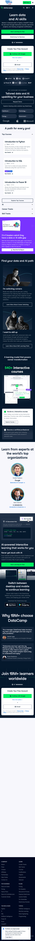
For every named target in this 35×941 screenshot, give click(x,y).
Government (22, 116)
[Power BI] (7, 83)
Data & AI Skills (5, 886)
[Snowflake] (23, 83)
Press (2, 867)
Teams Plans (4, 891)
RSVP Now (26, 2)
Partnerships (4, 874)
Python (3, 908)
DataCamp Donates (24, 902)
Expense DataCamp (24, 894)
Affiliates (3, 872)
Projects (21, 874)
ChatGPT (3, 924)
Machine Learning (23, 911)
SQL (2, 914)
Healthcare (5, 111)
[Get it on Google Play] (24, 606)
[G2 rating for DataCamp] (17, 42)
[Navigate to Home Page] (7, 8)
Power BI (3, 919)
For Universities (23, 899)
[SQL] (18, 79)
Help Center (4, 877)
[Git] (29, 83)
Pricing (3, 889)
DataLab (21, 879)
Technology (22, 111)
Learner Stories (23, 896)
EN (29, 7)
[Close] (32, 2)
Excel (2, 921)
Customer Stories (5, 896)
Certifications (22, 872)
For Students (22, 889)
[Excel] (14, 83)
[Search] (23, 7)
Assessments (22, 877)
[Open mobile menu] (33, 7)
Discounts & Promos (24, 891)
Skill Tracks (22, 867)
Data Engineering (23, 914)
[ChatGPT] (26, 78)
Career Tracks (22, 864)
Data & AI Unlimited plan (8, 894)
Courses (21, 869)
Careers (3, 869)
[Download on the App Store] (11, 606)
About (3, 864)
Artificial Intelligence (6, 916)
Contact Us (4, 879)
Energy (4, 116)
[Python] (8, 79)
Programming (22, 916)
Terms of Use (20, 69)
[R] (14, 79)
